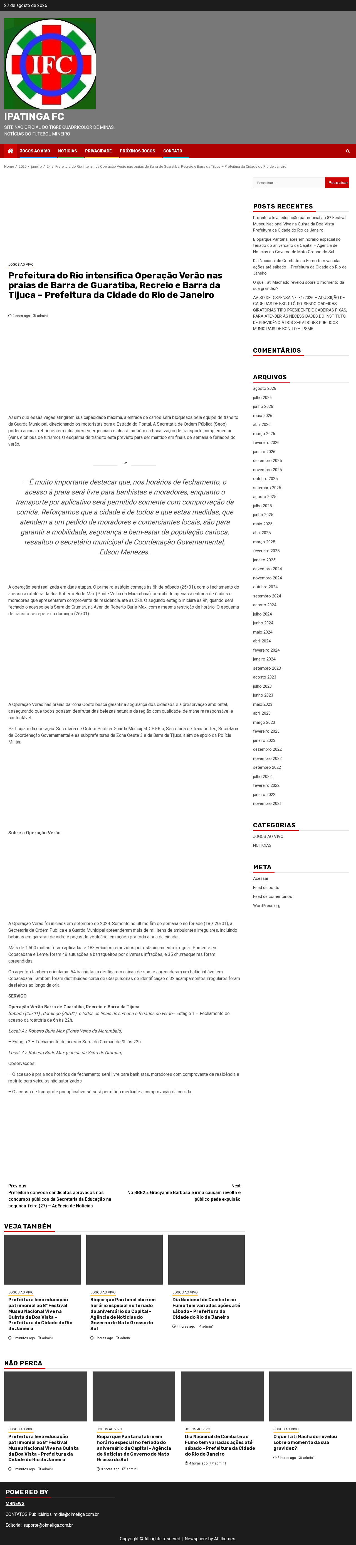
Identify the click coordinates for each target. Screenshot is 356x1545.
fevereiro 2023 (266, 731)
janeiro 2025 (264, 559)
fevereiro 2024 (266, 650)
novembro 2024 (267, 578)
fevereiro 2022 (266, 785)
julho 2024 (262, 614)
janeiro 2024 (264, 659)
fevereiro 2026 (266, 442)
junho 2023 (263, 695)
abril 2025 (262, 532)
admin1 (43, 316)
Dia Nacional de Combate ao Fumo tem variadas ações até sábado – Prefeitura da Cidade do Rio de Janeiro (206, 1308)
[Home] (11, 151)
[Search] (347, 151)
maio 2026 (262, 415)
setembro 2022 (267, 767)
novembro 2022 (267, 758)
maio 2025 (262, 523)
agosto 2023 (264, 677)
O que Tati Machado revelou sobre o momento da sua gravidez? (305, 1442)
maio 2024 (262, 632)
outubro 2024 (265, 586)
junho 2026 (263, 406)
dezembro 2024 (267, 568)
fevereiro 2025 (266, 550)
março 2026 (264, 433)
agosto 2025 (264, 496)
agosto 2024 (264, 604)
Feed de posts (266, 887)
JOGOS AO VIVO (35, 151)
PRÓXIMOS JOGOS (137, 151)
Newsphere (196, 1538)
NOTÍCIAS (67, 151)
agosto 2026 (264, 388)
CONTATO (172, 151)
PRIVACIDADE (98, 151)
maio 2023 (262, 704)
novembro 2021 (267, 803)
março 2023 (264, 722)
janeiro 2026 (264, 451)
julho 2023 (262, 686)
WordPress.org (266, 905)
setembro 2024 (267, 596)
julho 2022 (262, 776)
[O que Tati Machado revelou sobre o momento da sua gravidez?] (310, 1396)
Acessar (260, 878)
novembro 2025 (267, 469)
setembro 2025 (267, 487)
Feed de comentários (272, 896)
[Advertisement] (124, 216)
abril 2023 (262, 713)
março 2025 (264, 541)
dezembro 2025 (267, 460)
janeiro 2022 (264, 794)
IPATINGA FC (34, 116)
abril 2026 (262, 424)
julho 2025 (262, 505)
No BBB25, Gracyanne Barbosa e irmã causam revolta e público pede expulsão (184, 1192)
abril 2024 (262, 641)
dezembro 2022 (267, 749)
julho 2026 (262, 397)
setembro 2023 (267, 668)
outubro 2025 (265, 478)
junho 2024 (263, 622)
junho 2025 (263, 514)
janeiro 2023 (264, 740)
